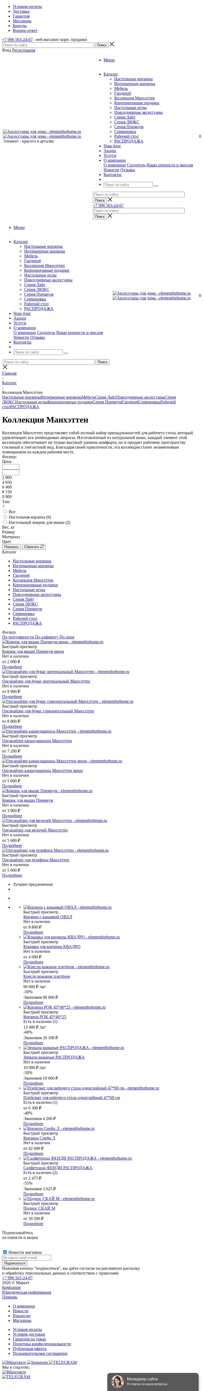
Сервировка (125, 131)
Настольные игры (130, 107)
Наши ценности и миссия (169, 165)
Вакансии (22, 1315)
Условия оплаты (27, 1329)
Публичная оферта (29, 1348)
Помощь (9, 1297)
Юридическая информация (26, 1292)
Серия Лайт (124, 117)
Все (12, 511)
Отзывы (127, 170)
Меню (109, 60)
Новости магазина (24, 1252)
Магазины (22, 1320)
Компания (11, 1287)
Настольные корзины (133, 79)
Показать (11, 547)
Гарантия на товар (29, 1339)
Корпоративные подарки (136, 103)
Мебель (121, 88)
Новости (111, 170)
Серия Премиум (128, 126)
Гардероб (122, 93)
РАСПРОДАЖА (128, 141)
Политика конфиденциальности (42, 1344)
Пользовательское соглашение (40, 1353)
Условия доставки (29, 1334)
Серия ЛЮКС (126, 122)
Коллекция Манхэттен (134, 98)
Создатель (136, 165)
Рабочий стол (126, 136)
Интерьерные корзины (134, 83)
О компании (115, 165)
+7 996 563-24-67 (17, 39)
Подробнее (12, 667)
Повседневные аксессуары (138, 112)
